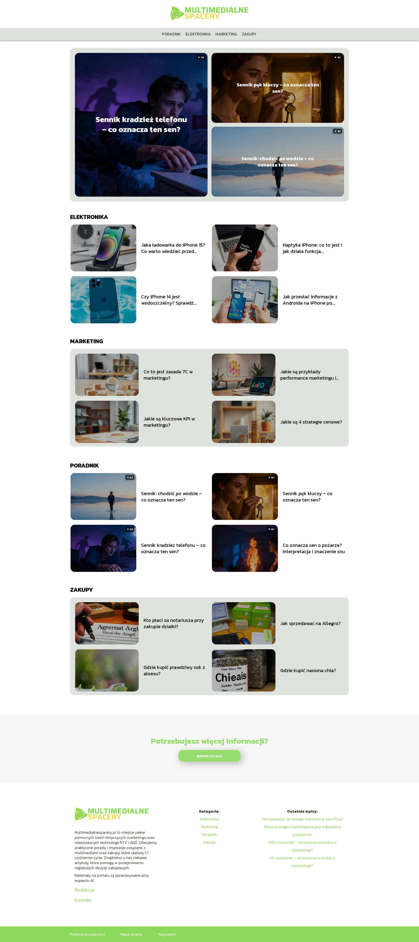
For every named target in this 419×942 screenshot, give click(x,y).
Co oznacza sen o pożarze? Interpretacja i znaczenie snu (314, 548)
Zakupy (249, 34)
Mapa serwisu (131, 934)
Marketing (226, 34)
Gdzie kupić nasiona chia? (308, 670)
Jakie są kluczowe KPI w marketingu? (169, 422)
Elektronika (198, 34)
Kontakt (83, 900)
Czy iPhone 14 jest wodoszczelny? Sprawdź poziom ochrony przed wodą (172, 299)
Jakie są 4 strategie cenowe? (311, 422)
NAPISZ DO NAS (209, 756)
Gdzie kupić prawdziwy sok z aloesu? (174, 670)
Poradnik (171, 34)
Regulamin (167, 934)
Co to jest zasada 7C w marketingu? (168, 374)
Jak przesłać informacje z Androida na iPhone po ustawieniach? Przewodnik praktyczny (311, 299)
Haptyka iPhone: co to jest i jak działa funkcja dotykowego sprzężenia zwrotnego (312, 248)
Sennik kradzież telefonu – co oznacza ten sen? (141, 125)
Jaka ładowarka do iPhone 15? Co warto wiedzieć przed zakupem (173, 248)
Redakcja (84, 890)
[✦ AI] (170, 195)
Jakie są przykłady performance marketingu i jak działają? (308, 374)
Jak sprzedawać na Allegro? (310, 623)
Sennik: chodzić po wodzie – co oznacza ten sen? (278, 161)
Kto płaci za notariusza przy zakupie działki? (174, 623)
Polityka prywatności (87, 934)
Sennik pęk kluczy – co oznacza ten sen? (278, 88)
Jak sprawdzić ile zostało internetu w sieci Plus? (302, 819)
